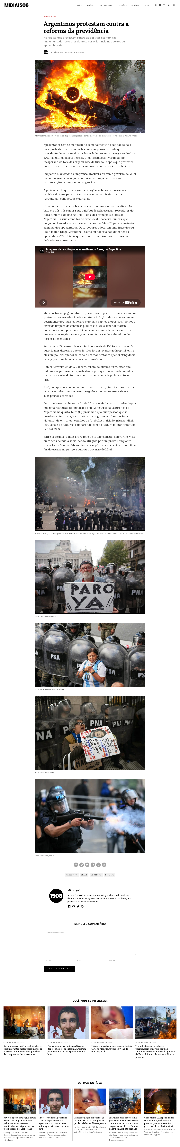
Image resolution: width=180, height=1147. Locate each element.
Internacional (106, 5)
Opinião (122, 5)
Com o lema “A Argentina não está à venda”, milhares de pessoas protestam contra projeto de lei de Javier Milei (159, 1122)
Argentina (71, 875)
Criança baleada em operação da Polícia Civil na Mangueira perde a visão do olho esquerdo (111, 1049)
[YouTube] (160, 5)
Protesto (96, 875)
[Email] (164, 5)
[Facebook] (153, 5)
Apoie (147, 5)
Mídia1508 (74, 890)
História (135, 5)
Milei (84, 875)
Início (79, 5)
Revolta (109, 875)
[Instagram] (156, 5)
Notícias (90, 5)
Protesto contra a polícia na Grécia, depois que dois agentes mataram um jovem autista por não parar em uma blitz (67, 1050)
